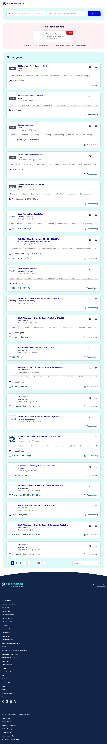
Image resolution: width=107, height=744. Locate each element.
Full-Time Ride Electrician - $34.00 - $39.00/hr (39, 239)
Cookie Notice (6, 732)
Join (94, 585)
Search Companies (8, 614)
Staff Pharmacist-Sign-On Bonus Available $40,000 (41, 318)
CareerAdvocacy (7, 664)
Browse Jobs (6, 611)
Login (89, 585)
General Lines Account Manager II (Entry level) (39, 436)
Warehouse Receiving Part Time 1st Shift (36, 348)
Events (4, 689)
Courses (5, 625)
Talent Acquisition (7, 639)
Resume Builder (8, 622)
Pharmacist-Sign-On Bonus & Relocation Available (40, 367)
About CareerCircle (8, 672)
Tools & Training (7, 618)
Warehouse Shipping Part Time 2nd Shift (36, 466)
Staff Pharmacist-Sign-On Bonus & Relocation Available (43, 525)
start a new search (79, 45)
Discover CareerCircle (9, 604)
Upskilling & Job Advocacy (10, 657)
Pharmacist (23, 397)
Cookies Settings (7, 729)
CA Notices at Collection (9, 736)
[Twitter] (15, 702)
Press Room (6, 697)
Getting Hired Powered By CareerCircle (14, 650)
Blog (3, 686)
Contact (101, 585)
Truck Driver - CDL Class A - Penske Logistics (38, 298)
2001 (39, 563)
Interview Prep (7, 629)
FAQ (3, 675)
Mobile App (6, 632)
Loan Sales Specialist (27, 269)
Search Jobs (5, 607)
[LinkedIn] (11, 702)
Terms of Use (6, 718)
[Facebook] (3, 702)
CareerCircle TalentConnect (11, 643)
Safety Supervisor (26, 125)
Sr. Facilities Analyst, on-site (30, 96)
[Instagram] (7, 702)
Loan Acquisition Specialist (30, 214)
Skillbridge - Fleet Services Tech (33, 66)
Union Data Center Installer (30, 155)
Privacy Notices (6, 722)
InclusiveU (5, 647)
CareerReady (6, 661)
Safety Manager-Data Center (31, 184)
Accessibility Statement (9, 725)
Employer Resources (8, 693)
